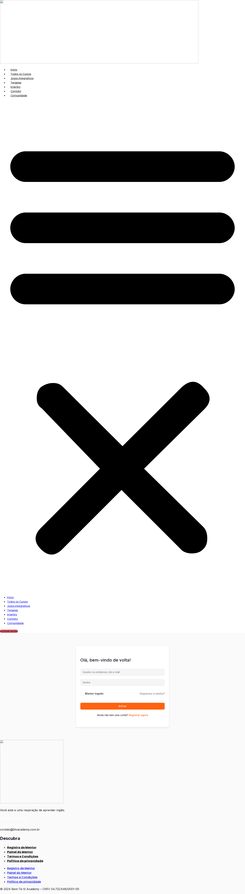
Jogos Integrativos (22, 78)
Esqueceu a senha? (152, 693)
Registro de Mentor (21, 847)
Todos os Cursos (21, 74)
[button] (122, 346)
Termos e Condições (22, 856)
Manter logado (94, 693)
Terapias (16, 82)
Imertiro (15, 87)
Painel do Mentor (20, 852)
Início (14, 70)
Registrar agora (138, 715)
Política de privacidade (25, 861)
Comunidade (19, 95)
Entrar (122, 706)
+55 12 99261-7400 (13, 818)
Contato (16, 91)
